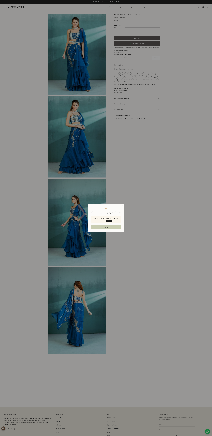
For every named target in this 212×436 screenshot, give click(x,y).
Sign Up (106, 227)
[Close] (122, 205)
